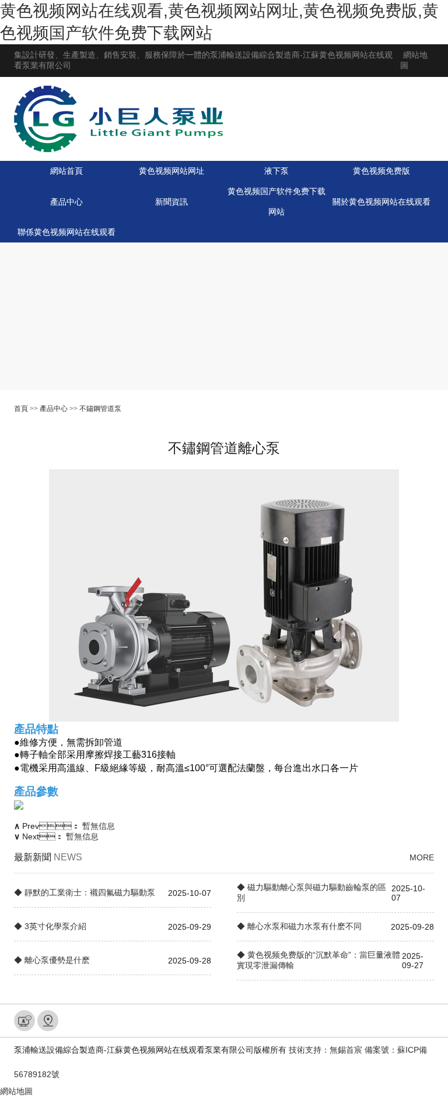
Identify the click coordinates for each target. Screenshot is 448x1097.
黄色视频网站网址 (171, 170)
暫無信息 (98, 826)
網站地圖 (16, 1091)
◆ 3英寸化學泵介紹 (50, 926)
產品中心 (66, 201)
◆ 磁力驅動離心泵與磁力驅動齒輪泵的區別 (311, 892)
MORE (422, 857)
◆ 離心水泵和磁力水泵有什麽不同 (299, 926)
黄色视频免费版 (381, 170)
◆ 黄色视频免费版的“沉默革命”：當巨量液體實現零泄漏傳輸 (318, 960)
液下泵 (276, 170)
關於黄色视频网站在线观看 (381, 201)
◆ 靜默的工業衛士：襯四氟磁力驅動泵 (84, 892)
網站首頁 (66, 170)
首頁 (21, 409)
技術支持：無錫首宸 (325, 1049)
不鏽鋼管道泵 (100, 409)
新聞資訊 (171, 201)
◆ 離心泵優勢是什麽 (52, 960)
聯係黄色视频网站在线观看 (67, 232)
